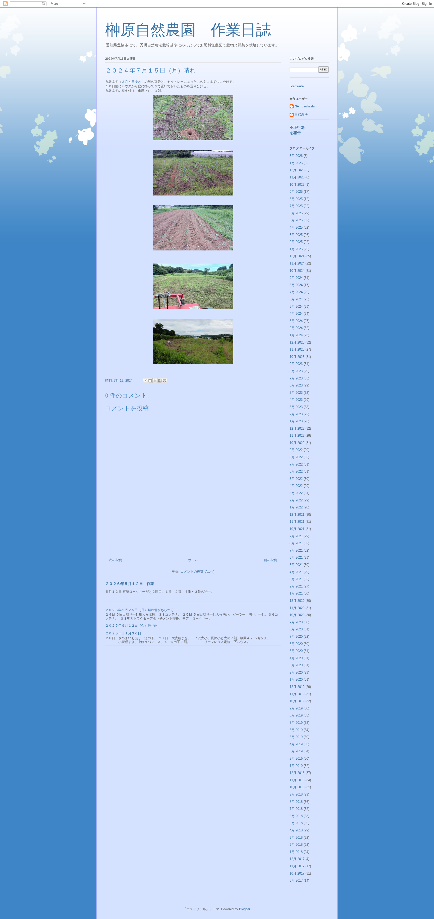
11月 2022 (297, 435)
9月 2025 (296, 191)
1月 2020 (296, 679)
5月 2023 (296, 393)
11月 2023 (297, 349)
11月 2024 (297, 263)
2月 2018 (296, 844)
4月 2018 (296, 830)
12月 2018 (297, 773)
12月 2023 (297, 342)
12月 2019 (297, 687)
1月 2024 (296, 335)
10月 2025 (297, 184)
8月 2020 (296, 629)
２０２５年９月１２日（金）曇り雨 (131, 625)
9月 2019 (296, 708)
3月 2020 (296, 665)
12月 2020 (297, 601)
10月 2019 (297, 701)
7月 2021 (296, 550)
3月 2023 (296, 407)
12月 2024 (297, 256)
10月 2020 (297, 615)
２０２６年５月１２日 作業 (129, 583)
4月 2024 (296, 313)
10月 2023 (297, 357)
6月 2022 (296, 471)
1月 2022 (296, 507)
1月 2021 (296, 593)
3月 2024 (296, 321)
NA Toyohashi (305, 106)
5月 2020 (296, 651)
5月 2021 (296, 565)
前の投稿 (270, 560)
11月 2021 (297, 521)
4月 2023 (296, 400)
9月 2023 (296, 364)
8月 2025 (296, 199)
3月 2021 (296, 579)
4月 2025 (296, 227)
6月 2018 (296, 816)
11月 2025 (297, 177)
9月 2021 (296, 536)
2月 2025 (296, 242)
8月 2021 (296, 543)
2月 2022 (296, 500)
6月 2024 (296, 299)
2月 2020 (296, 672)
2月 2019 (296, 758)
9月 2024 (296, 278)
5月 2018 (296, 823)
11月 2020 (297, 608)
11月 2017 (297, 866)
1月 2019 (296, 766)
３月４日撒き (131, 82)
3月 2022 (296, 493)
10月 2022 (297, 443)
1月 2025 (296, 249)
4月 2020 (296, 658)
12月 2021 (297, 514)
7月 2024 (296, 292)
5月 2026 (296, 156)
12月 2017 (297, 859)
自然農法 (301, 114)
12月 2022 (297, 428)
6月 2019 (296, 730)
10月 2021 (297, 529)
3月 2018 (296, 837)
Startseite (297, 86)
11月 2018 (297, 780)
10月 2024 (297, 271)
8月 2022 (296, 457)
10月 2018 (297, 787)
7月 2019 (296, 723)
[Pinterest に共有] (164, 380)
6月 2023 (296, 385)
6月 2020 (296, 644)
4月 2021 (296, 572)
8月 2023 (296, 371)
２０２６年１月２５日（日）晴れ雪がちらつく (139, 610)
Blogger (244, 909)
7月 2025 (296, 206)
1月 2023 (296, 421)
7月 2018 (296, 809)
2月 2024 (296, 328)
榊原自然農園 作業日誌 (188, 30)
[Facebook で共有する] (159, 380)
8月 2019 (296, 715)
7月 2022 (296, 464)
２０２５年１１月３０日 (123, 633)
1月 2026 (296, 163)
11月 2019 (297, 694)
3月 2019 (296, 751)
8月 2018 (296, 802)
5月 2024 (296, 306)
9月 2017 (296, 880)
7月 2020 (296, 636)
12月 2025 (297, 170)
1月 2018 (296, 852)
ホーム (193, 560)
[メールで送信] (145, 380)
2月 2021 (296, 586)
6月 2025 (296, 213)
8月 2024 (296, 285)
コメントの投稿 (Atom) (197, 571)
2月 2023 (296, 414)
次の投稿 (115, 560)
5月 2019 (296, 737)
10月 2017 (297, 873)
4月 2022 (296, 486)
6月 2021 (296, 557)
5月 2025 (296, 220)
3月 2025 (296, 235)
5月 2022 (296, 479)
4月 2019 (296, 744)
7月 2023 (296, 378)
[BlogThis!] (150, 380)
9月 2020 (296, 622)
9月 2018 (296, 794)
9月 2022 (296, 450)
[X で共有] (154, 380)
